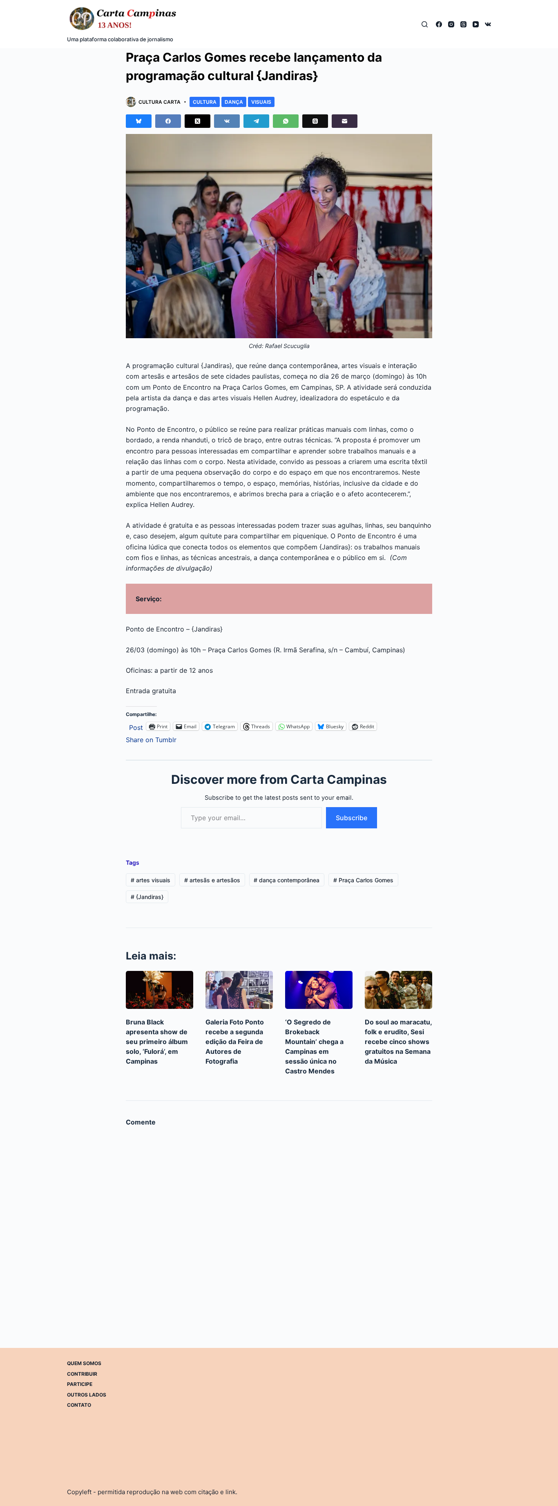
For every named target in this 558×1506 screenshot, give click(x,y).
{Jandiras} (147, 896)
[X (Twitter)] (197, 121)
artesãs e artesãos (212, 880)
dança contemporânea (286, 880)
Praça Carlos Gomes (363, 880)
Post (136, 726)
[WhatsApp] (286, 121)
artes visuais (150, 880)
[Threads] (463, 24)
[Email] (344, 121)
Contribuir (82, 1373)
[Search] (425, 24)
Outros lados (86, 1394)
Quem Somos (84, 1363)
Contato (79, 1405)
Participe (79, 1384)
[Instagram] (451, 24)
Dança (234, 102)
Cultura (205, 102)
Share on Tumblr (151, 739)
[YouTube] (476, 24)
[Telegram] (256, 121)
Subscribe (351, 818)
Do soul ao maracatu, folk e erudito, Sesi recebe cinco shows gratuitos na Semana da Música (398, 1041)
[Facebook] (439, 24)
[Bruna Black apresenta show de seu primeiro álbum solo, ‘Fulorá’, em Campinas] (159, 990)
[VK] (488, 24)
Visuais (261, 102)
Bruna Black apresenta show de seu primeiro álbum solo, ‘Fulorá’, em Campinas (157, 1041)
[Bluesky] (139, 121)
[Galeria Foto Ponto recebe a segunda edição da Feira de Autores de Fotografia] (239, 990)
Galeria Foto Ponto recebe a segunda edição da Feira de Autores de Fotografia (234, 1041)
